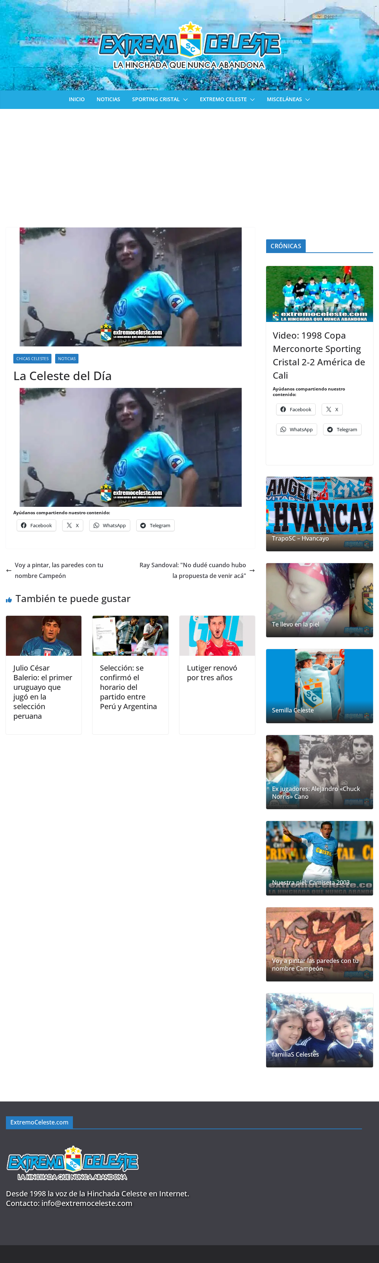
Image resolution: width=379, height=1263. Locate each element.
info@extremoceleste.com (87, 1203)
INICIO (77, 99)
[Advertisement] (189, 164)
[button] (184, 99)
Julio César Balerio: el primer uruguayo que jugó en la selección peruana (42, 692)
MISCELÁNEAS (284, 99)
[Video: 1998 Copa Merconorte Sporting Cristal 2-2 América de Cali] (319, 294)
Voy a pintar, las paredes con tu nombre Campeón (59, 570)
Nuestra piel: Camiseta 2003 (311, 883)
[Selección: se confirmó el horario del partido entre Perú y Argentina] (130, 621)
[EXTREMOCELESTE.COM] (72, 1141)
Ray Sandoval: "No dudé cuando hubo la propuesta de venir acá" (193, 570)
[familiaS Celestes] (319, 1030)
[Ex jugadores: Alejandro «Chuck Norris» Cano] (319, 772)
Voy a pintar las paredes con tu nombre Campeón (315, 965)
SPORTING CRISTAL (156, 99)
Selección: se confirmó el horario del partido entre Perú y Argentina (128, 687)
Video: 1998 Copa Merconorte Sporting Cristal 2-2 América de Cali (319, 355)
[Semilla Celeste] (319, 686)
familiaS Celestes (295, 1054)
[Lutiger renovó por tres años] (217, 621)
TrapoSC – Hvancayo (300, 538)
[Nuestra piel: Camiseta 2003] (319, 858)
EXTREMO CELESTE (223, 99)
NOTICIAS (108, 99)
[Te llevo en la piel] (319, 600)
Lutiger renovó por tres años (212, 672)
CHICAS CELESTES (32, 358)
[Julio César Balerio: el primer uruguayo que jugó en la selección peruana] (43, 621)
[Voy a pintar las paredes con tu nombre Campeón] (319, 944)
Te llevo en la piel (295, 624)
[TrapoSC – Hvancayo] (319, 514)
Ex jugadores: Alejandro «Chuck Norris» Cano (316, 793)
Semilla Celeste (293, 710)
